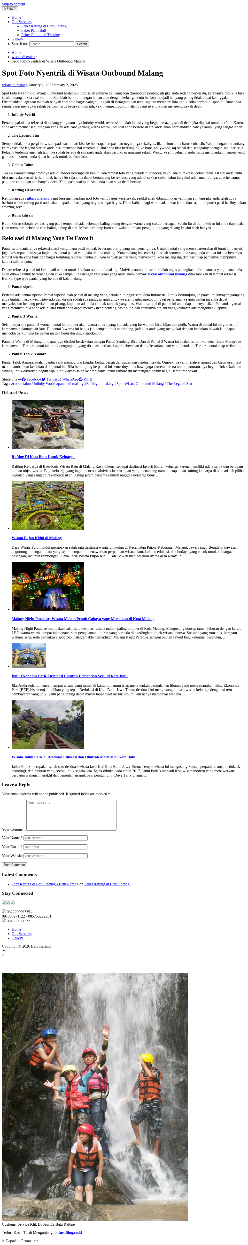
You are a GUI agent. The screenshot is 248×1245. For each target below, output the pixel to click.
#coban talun (21, 383)
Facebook (34, 379)
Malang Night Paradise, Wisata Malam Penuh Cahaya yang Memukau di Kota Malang (83, 619)
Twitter (51, 379)
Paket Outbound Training (40, 35)
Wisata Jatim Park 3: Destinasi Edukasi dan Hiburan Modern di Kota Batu (73, 757)
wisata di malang (24, 57)
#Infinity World (43, 383)
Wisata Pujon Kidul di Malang (37, 538)
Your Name (12, 838)
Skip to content (13, 4)
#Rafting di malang (99, 383)
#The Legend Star (178, 383)
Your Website (12, 856)
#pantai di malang (69, 383)
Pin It (87, 379)
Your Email (12, 847)
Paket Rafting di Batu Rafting (44, 26)
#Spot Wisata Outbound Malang (139, 383)
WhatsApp (70, 379)
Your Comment (13, 829)
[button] (124, 1100)
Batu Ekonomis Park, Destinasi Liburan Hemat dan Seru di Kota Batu (70, 676)
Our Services (21, 22)
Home (16, 17)
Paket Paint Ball (33, 30)
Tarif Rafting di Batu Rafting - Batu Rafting (45, 884)
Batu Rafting (17, 965)
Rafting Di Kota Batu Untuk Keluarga (43, 457)
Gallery (17, 39)
